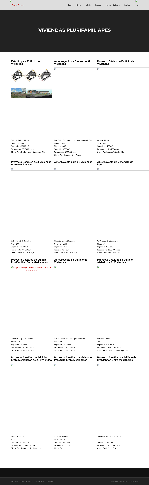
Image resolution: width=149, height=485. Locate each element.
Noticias (88, 5)
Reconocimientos (113, 5)
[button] (13, 268)
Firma (78, 5)
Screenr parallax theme (119, 481)
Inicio (70, 5)
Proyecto (99, 5)
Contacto (128, 5)
